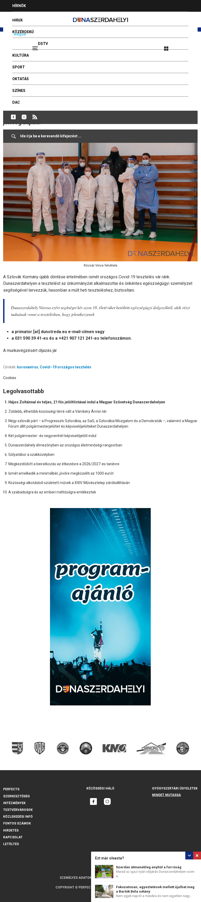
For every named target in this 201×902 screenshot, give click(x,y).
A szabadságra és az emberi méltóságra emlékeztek (52, 492)
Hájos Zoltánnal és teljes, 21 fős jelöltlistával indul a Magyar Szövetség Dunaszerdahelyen (86, 402)
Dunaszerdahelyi (13, 117)
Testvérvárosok (18, 810)
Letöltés (11, 844)
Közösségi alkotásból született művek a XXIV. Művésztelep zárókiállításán (69, 483)
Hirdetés (11, 830)
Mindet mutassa (166, 795)
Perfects (11, 789)
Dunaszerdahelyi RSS (34, 117)
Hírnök (19, 6)
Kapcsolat (13, 837)
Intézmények (14, 803)
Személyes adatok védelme (83, 878)
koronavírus (27, 367)
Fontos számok (17, 823)
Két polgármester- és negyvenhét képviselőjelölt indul (52, 436)
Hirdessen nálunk (30, 17)
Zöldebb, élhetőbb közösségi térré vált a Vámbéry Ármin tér (57, 411)
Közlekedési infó (18, 816)
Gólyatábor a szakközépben (31, 454)
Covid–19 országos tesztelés (65, 367)
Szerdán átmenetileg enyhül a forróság (148, 867)
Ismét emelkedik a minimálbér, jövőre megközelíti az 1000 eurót (61, 473)
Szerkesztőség (16, 796)
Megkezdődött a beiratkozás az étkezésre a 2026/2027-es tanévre (63, 464)
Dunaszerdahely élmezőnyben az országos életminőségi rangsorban (65, 445)
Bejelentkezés (186, 46)
